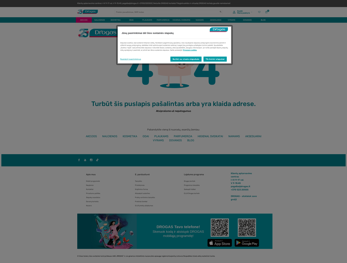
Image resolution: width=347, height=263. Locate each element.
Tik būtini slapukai (215, 59)
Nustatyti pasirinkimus (130, 59)
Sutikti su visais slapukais (186, 59)
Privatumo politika (190, 50)
